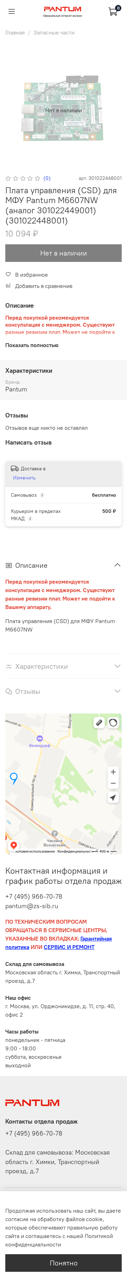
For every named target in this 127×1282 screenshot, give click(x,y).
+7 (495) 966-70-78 (33, 896)
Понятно (64, 1262)
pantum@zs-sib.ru (31, 906)
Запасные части (54, 32)
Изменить (24, 478)
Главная (15, 32)
